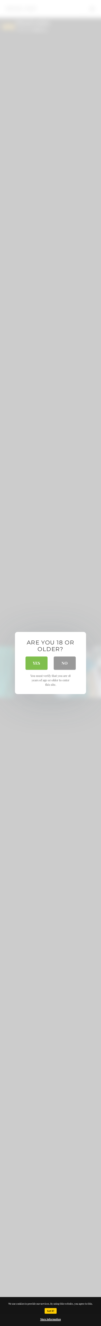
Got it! (50, 1310)
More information (50, 1319)
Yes (36, 663)
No (65, 663)
